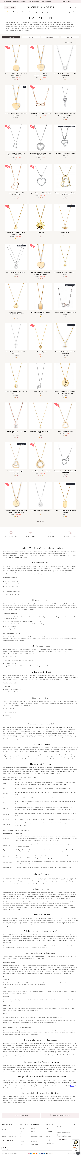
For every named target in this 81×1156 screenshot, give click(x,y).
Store (21, 1133)
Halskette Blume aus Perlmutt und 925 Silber (40, 432)
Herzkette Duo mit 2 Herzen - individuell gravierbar (16, 114)
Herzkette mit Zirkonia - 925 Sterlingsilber (16, 193)
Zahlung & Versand (48, 1140)
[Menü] (78, 1140)
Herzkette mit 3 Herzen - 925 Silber (65, 153)
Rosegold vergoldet (66, 119)
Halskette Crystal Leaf (40, 391)
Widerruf (48, 1136)
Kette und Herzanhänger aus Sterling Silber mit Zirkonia (65, 193)
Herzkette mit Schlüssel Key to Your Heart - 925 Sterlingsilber (65, 114)
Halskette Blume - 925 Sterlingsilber (40, 510)
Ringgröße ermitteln (35, 1139)
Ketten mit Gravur (50, 37)
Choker (72, 1086)
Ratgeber (33, 1131)
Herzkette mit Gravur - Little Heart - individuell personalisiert (40, 74)
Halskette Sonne (40, 232)
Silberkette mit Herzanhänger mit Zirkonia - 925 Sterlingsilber (16, 154)
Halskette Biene (65, 232)
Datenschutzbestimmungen (64, 1136)
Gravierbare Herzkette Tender (65, 431)
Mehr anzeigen (40, 521)
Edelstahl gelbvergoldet (40, 316)
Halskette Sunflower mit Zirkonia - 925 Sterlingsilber (65, 74)
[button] (12, 11)
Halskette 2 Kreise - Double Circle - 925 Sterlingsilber (65, 471)
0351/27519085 (10, 7)
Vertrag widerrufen (50, 1143)
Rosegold (15, 318)
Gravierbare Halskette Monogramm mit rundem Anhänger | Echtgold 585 (16, 511)
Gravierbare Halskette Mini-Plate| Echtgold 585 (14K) (16, 233)
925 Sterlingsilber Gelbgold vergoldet (65, 119)
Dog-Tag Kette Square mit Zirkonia (40, 312)
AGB (47, 1128)
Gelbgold (14, 318)
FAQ (21, 1136)
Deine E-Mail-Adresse (63, 1132)
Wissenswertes (34, 1144)
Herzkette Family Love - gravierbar (15, 272)
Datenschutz (49, 1131)
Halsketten (11, 37)
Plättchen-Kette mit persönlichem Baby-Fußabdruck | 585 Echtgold (65, 392)
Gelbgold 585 (15, 238)
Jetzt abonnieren (63, 1139)
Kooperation (34, 1141)
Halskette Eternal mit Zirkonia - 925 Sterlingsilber (16, 432)
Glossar (33, 1128)
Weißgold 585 (17, 318)
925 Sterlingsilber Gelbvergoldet (15, 79)
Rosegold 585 (66, 397)
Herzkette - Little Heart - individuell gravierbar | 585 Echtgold (40, 273)
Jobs (21, 1131)
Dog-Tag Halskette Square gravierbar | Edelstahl (65, 511)
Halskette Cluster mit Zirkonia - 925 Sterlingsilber (65, 352)
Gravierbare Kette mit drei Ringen (40, 471)
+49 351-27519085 (6, 1133)
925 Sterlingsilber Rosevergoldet (17, 79)
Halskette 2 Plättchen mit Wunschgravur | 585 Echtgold (16, 313)
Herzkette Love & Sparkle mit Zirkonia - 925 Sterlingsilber (40, 154)
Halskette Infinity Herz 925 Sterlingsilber (65, 312)
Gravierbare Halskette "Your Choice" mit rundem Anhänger (16, 74)
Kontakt (21, 1144)
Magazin (22, 1141)
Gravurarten (34, 1133)
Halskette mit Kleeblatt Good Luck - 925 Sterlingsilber (16, 392)
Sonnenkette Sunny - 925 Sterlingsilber (65, 272)
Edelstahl (40, 475)
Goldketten (69, 37)
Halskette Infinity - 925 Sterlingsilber (41, 113)
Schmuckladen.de (14, 1153)
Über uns (22, 1128)
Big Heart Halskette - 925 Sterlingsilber (40, 193)
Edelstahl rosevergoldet (66, 516)
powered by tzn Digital (73, 1153)
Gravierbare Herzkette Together (15, 471)
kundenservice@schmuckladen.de (10, 1136)
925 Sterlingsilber (14, 79)
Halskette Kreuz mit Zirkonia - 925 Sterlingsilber (15, 352)
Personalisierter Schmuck (37, 1136)
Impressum (48, 1133)
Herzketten (30, 37)
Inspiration (22, 1139)
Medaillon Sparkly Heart (40, 352)
